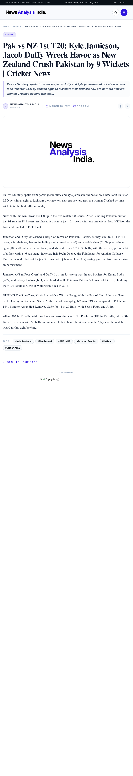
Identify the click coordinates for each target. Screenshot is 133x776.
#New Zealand (45, 341)
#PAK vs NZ (64, 341)
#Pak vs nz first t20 (86, 341)
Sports (16, 26)
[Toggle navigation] (124, 12)
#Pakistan (107, 341)
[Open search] (115, 12)
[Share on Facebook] (120, 106)
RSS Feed (119, 3)
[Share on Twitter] (127, 106)
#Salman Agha (12, 348)
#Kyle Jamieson (23, 341)
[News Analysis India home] (26, 12)
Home (6, 26)
